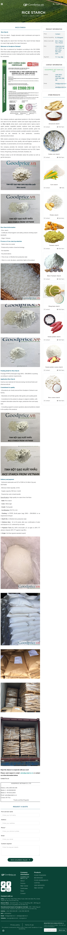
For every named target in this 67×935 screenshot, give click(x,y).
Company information (24, 873)
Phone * (3, 827)
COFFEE (37, 883)
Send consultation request (19, 860)
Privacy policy (15, 925)
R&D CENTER (38, 888)
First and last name (7, 811)
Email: (45, 83)
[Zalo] (8, 889)
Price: (45, 34)
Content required (6, 843)
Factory (22, 883)
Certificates (24, 888)
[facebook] (8, 883)
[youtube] (3, 889)
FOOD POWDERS (40, 875)
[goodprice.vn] (34, 5)
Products (37, 872)
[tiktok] (3, 883)
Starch (31, 16)
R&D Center (24, 886)
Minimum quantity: (49, 37)
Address (3, 819)
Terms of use (29, 925)
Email (2, 835)
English (58, 4)
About (22, 881)
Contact (22, 893)
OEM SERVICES (39, 885)
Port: (45, 46)
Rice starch (33, 12)
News (22, 891)
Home (25, 16)
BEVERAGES (38, 877)
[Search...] (53, 4)
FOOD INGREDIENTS (41, 880)
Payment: (46, 57)
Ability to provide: (49, 41)
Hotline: (46, 74)
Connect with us (7, 896)
